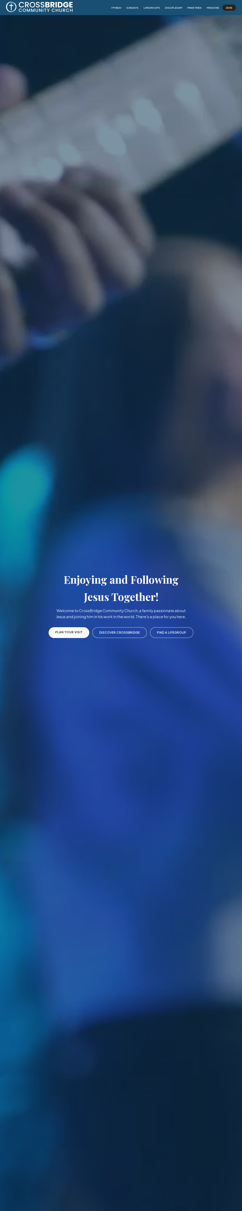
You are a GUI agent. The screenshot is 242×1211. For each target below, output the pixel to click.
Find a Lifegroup (171, 632)
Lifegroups (152, 7)
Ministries (194, 7)
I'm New (116, 7)
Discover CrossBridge (119, 632)
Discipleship (173, 7)
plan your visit (69, 632)
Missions (213, 7)
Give (229, 7)
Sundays (132, 7)
